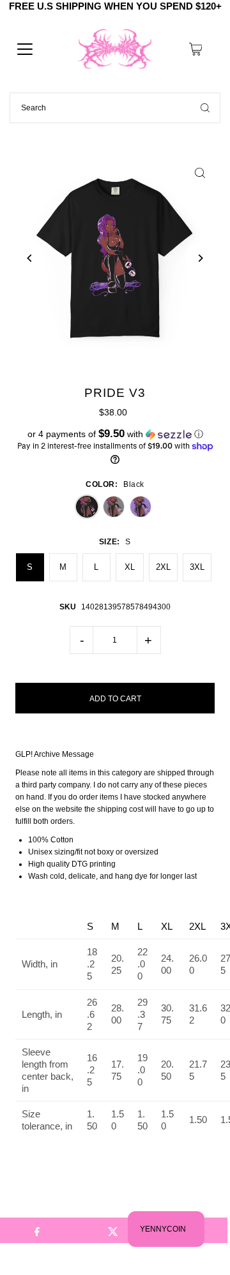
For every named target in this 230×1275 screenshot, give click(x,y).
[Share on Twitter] (113, 1230)
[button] (114, 434)
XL (130, 567)
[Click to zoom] (200, 173)
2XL (163, 567)
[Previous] (29, 258)
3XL (197, 567)
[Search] (205, 108)
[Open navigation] (25, 49)
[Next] (200, 258)
